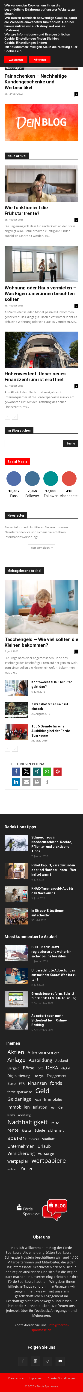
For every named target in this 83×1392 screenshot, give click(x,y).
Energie (38, 1076)
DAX (40, 1068)
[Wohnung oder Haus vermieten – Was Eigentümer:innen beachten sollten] (41, 264)
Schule (40, 1130)
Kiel (60, 1107)
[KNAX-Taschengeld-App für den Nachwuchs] (16, 894)
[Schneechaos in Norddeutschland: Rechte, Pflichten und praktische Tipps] (16, 843)
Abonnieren (69, 473)
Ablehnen (40, 60)
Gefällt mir (14, 473)
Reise (55, 1123)
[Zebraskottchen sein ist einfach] (16, 710)
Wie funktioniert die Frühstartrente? (26, 210)
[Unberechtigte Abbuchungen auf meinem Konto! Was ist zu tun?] (16, 976)
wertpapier (17, 1161)
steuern (34, 1139)
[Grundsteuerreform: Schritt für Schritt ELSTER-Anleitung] (16, 999)
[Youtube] (60, 1361)
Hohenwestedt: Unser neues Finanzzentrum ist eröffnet (35, 376)
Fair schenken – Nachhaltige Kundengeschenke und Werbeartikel (36, 81)
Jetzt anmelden (40, 548)
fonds (56, 1083)
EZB (22, 1083)
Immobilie (53, 1099)
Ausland (61, 1060)
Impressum (36, 1378)
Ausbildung (40, 1060)
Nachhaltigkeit (14, 68)
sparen (16, 1137)
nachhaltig (24, 1115)
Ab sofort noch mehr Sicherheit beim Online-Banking (49, 1020)
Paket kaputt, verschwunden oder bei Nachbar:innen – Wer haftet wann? (53, 869)
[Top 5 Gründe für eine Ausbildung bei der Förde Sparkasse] (16, 732)
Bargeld (13, 1068)
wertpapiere (49, 1160)
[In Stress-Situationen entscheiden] (16, 916)
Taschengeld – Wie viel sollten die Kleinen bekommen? (41, 642)
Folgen (32, 473)
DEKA (52, 1067)
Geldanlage (19, 1099)
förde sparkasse (19, 1092)
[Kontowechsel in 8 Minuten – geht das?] (16, 688)
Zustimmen (16, 60)
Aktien (15, 1052)
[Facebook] (22, 1361)
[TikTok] (47, 1361)
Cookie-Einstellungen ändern (25, 43)
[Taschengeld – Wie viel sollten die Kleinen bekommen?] (41, 607)
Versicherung (21, 1153)
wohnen (12, 1169)
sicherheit (56, 1130)
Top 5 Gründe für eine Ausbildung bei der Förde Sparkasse (50, 730)
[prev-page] (7, 417)
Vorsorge (46, 1153)
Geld (42, 1090)
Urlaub (44, 1146)
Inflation (40, 1107)
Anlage (16, 1059)
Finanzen (37, 1083)
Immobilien (18, 1106)
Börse (29, 1067)
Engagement (56, 1075)
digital (65, 1068)
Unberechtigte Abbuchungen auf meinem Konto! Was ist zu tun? (54, 974)
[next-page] (15, 417)
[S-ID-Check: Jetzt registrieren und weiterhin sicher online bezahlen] (16, 953)
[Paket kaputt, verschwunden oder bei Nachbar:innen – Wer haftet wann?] (16, 871)
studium (48, 1138)
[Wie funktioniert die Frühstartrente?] (41, 183)
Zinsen (27, 1168)
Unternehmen (20, 1146)
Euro (11, 1083)
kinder (11, 1115)
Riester (26, 1130)
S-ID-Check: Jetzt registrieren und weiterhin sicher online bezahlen (51, 951)
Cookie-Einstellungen (61, 1378)
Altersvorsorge (43, 1052)
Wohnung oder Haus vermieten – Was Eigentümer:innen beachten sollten (40, 293)
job (52, 1107)
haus (38, 1100)
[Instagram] (35, 1361)
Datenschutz (16, 1378)
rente (13, 1130)
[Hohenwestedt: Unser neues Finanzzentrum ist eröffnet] (41, 350)
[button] (16, 772)
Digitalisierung (18, 1075)
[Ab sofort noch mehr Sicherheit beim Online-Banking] (16, 1021)
